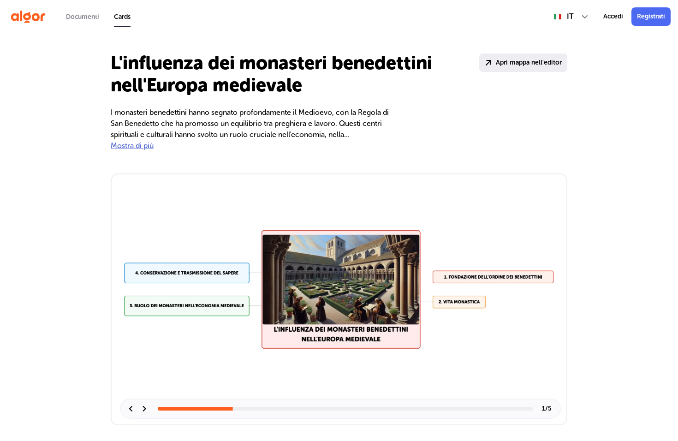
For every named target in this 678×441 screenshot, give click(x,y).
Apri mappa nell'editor (529, 62)
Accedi (613, 16)
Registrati (651, 16)
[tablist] (98, 16)
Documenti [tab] (82, 17)
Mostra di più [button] (132, 145)
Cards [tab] (122, 17)
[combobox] (571, 16)
